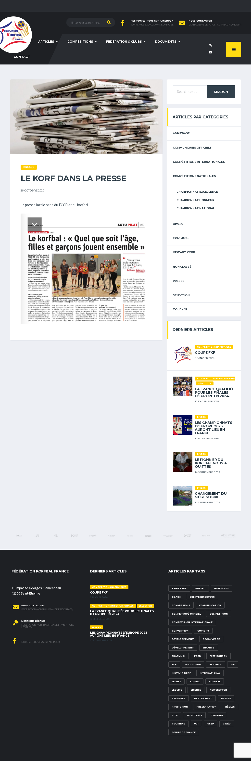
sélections (194, 715)
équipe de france (184, 732)
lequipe (177, 689)
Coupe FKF (205, 352)
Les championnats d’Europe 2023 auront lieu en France (213, 427)
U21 (196, 723)
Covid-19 (203, 630)
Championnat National (195, 208)
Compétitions (80, 41)
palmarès (178, 698)
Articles (46, 41)
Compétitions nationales (194, 176)
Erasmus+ (178, 656)
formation (193, 664)
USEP (210, 723)
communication (210, 605)
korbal (195, 681)
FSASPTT (216, 664)
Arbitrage (179, 588)
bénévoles (221, 588)
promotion (180, 706)
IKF (233, 664)
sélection (181, 295)
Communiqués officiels (192, 147)
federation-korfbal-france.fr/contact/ (47, 609)
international (210, 673)
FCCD (197, 656)
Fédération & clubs (124, 41)
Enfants (208, 647)
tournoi (180, 309)
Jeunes (176, 681)
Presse (178, 281)
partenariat (203, 698)
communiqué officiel (186, 613)
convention (180, 630)
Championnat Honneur (195, 200)
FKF (174, 664)
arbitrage (181, 133)
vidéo (227, 723)
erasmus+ (181, 238)
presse (226, 698)
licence (196, 689)
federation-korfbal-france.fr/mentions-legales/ (48, 626)
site (175, 715)
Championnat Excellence (197, 191)
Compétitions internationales (199, 162)
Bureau (200, 588)
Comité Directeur (202, 597)
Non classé (182, 266)
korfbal (214, 681)
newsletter (218, 689)
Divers (178, 224)
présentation (206, 706)
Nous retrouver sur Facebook (40, 642)
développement (183, 647)
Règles (230, 706)
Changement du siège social (211, 495)
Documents (165, 41)
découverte (211, 639)
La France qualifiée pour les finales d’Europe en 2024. (214, 392)
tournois (178, 723)
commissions (181, 605)
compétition (219, 613)
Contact (22, 57)
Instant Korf (184, 252)
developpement (183, 639)
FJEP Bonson (218, 656)
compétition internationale (192, 622)
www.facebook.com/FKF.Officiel (152, 25)
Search (221, 92)
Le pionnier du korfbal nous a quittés (211, 463)
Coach (176, 597)
